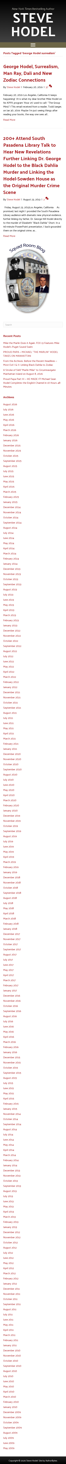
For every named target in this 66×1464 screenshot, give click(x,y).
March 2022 (9, 676)
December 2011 (11, 1288)
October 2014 (10, 1119)
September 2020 (12, 769)
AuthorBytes (51, 1461)
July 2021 (8, 718)
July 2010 (8, 1376)
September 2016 (12, 1011)
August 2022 (10, 651)
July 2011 (8, 1314)
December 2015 (11, 1057)
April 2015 (8, 1098)
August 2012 (10, 1247)
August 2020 (10, 774)
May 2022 (8, 666)
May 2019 (8, 851)
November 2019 (12, 820)
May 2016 (8, 1031)
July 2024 (8, 532)
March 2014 (9, 1155)
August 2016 (10, 1016)
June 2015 (8, 1088)
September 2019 (12, 831)
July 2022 (8, 656)
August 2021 (10, 712)
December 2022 (11, 630)
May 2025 (8, 481)
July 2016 (8, 1021)
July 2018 (8, 903)
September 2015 (12, 1072)
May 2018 (8, 908)
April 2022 (8, 671)
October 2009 (11, 1422)
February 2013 (10, 1221)
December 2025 (12, 445)
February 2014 (11, 1160)
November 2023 (12, 574)
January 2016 (10, 1052)
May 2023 (8, 604)
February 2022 (11, 682)
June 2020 (8, 784)
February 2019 (11, 867)
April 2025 (8, 486)
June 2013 (8, 1201)
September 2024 (12, 522)
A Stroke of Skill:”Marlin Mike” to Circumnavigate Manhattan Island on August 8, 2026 (29, 371)
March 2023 (9, 615)
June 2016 (8, 1026)
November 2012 (12, 1237)
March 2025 (9, 491)
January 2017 (10, 990)
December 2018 (11, 877)
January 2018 (10, 928)
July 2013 (8, 1196)
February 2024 (11, 558)
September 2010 (12, 1365)
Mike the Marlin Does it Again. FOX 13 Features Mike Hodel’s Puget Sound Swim (31, 344)
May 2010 (8, 1386)
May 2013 (8, 1206)
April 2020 (9, 795)
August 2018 (10, 897)
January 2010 (10, 1407)
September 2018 (12, 892)
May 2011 (8, 1324)
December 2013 (11, 1170)
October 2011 (10, 1299)
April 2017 (8, 975)
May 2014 (8, 1144)
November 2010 (12, 1355)
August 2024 (10, 527)
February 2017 (10, 985)
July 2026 (8, 409)
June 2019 (8, 846)
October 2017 (10, 944)
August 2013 (10, 1191)
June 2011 (8, 1319)
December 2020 (12, 754)
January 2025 (10, 502)
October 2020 (10, 764)
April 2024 (8, 548)
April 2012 (8, 1268)
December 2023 (11, 568)
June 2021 (8, 723)
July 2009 (8, 1437)
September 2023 (12, 584)
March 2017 (9, 980)
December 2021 (11, 692)
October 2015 (10, 1067)
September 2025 (12, 460)
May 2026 (8, 419)
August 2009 (10, 1432)
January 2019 (10, 872)
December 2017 (11, 933)
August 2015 (10, 1077)
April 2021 (8, 733)
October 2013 (10, 1180)
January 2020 (10, 810)
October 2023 (10, 579)
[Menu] (33, 45)
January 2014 (10, 1165)
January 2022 (10, 687)
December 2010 (11, 1350)
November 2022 (12, 635)
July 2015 (8, 1083)
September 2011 (12, 1304)
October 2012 (10, 1242)
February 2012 (10, 1278)
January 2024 (10, 563)
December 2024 (12, 507)
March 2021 (9, 738)
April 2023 (8, 610)
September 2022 (12, 646)
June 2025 (8, 476)
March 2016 (9, 1041)
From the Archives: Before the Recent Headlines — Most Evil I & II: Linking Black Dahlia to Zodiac (30, 362)
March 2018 (9, 918)
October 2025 (10, 455)
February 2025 (11, 496)
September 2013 (12, 1185)
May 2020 (8, 790)
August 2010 (10, 1371)
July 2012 (8, 1252)
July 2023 (8, 594)
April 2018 (8, 913)
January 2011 (10, 1345)
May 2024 (8, 543)
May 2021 (8, 728)
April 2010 (8, 1391)
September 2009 (12, 1427)
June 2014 (8, 1139)
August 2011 (9, 1309)
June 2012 (8, 1257)
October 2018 (10, 887)
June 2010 (8, 1381)
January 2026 (10, 440)
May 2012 (8, 1263)
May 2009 (8, 1448)
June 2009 (8, 1443)
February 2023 (11, 620)
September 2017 (12, 949)
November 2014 (12, 1113)
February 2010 (11, 1401)
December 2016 (11, 995)
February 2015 (11, 1103)
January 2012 (10, 1283)
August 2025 (10, 466)
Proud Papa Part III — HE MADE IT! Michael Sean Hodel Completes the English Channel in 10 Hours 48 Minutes (31, 382)
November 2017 (12, 939)
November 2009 (12, 1417)
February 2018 (11, 923)
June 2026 (8, 414)
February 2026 (11, 435)
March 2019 (9, 862)
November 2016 (12, 1000)
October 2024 (10, 517)
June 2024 (8, 538)
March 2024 (9, 553)
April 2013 (8, 1211)
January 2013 (10, 1227)
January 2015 (10, 1108)
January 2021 (10, 748)
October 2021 (10, 702)
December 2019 (11, 815)
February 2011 (10, 1340)
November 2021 (12, 697)
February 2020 (11, 805)
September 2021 (12, 707)
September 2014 (12, 1124)
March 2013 (9, 1216)
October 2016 (10, 1005)
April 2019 (8, 856)
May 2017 (8, 969)
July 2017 (8, 959)
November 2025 (12, 450)
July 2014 (8, 1134)
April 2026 (8, 424)
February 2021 (10, 743)
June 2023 (8, 599)
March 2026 (9, 430)
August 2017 (10, 954)
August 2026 (10, 404)
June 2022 (8, 661)
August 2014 (10, 1129)
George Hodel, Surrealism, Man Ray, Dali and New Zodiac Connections (31, 73)
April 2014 (8, 1149)
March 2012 (9, 1273)
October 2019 (10, 826)
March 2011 (9, 1335)
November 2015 (12, 1062)
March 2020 (9, 800)
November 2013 (12, 1175)
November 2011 (11, 1293)
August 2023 (10, 589)
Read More (9, 119)
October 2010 (10, 1360)
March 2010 (9, 1396)
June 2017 (8, 964)
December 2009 (12, 1412)
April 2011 (8, 1329)
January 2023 (10, 625)
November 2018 (12, 882)
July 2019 (8, 841)
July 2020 (8, 779)
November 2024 (12, 512)
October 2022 (10, 640)
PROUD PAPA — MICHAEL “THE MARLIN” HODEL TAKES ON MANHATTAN (30, 353)
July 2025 (8, 471)
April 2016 (8, 1036)
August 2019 (10, 836)
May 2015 (8, 1093)
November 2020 (12, 759)
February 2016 (11, 1047)
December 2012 (11, 1232)
